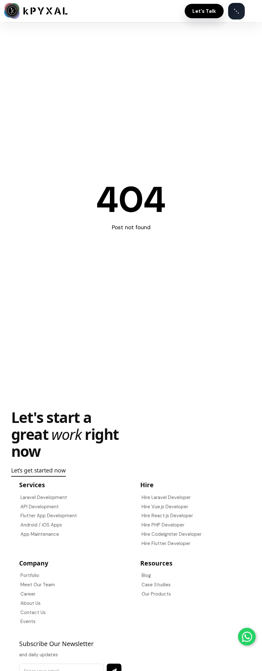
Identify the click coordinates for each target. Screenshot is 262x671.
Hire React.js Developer (167, 515)
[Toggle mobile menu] (236, 11)
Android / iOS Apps (41, 525)
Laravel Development (43, 497)
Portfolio (29, 575)
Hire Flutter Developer (166, 543)
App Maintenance (39, 534)
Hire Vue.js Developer (165, 506)
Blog (146, 575)
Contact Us (33, 612)
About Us (30, 603)
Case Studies (156, 584)
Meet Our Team (37, 584)
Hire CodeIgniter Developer (172, 534)
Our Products (156, 594)
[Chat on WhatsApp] (247, 637)
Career (27, 594)
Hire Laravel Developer (166, 497)
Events (27, 621)
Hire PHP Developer (163, 525)
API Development (39, 506)
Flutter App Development (48, 515)
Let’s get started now (38, 470)
